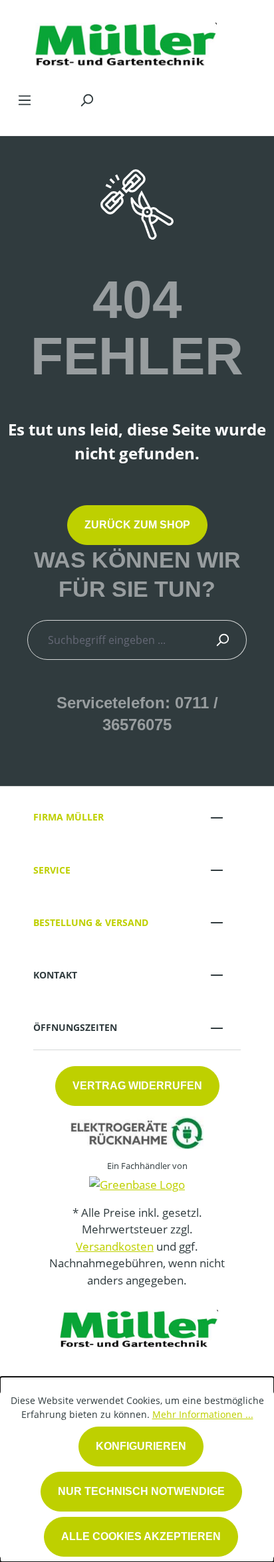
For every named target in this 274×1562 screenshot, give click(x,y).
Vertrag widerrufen (137, 1085)
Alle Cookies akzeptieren (141, 1536)
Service (51, 870)
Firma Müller (68, 817)
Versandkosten (115, 1246)
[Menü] (24, 99)
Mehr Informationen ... (202, 1414)
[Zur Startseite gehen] (123, 42)
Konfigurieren (141, 1446)
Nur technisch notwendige (141, 1491)
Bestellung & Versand (90, 922)
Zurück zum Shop (137, 524)
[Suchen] (86, 99)
